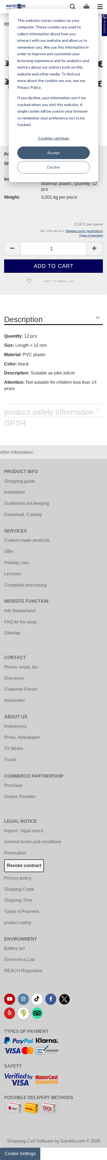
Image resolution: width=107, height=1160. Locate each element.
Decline (53, 167)
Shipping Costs (19, 889)
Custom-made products (26, 540)
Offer (8, 551)
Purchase (13, 785)
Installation (14, 492)
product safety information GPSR (49, 413)
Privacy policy (17, 878)
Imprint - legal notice (23, 830)
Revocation (15, 853)
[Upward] (92, 1151)
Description (23, 319)
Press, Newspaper (22, 737)
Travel (10, 759)
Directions (14, 678)
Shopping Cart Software (30, 1141)
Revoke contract (24, 865)
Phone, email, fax (21, 667)
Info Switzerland (19, 610)
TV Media (13, 748)
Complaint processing (25, 585)
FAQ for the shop (20, 622)
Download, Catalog (23, 514)
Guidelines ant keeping (26, 503)
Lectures (12, 574)
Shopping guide (19, 481)
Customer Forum (20, 689)
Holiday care (16, 562)
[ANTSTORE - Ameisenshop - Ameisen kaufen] (13, 7)
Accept (53, 152)
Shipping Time (18, 900)
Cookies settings (53, 138)
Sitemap (12, 633)
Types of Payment (21, 911)
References (15, 726)
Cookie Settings (20, 1153)
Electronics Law (19, 959)
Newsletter (14, 700)
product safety (17, 922)
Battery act (14, 948)
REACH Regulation (23, 970)
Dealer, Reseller (20, 796)
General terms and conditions (32, 841)
